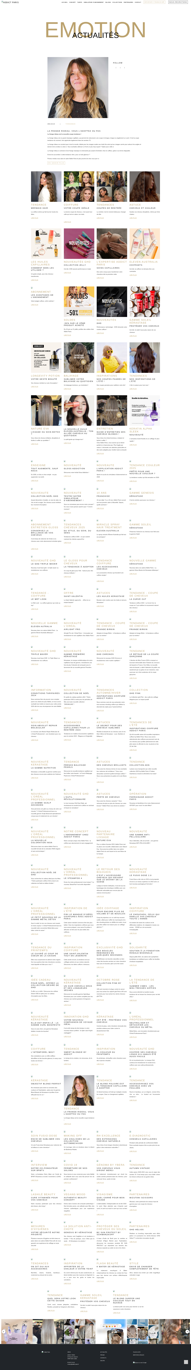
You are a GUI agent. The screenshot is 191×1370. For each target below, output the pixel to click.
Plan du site (136, 1352)
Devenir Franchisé (154, 2)
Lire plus (34, 218)
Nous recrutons (178, 2)
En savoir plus (56, 163)
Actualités (103, 1352)
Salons (102, 1360)
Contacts (103, 1357)
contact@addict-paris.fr (73, 1364)
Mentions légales (138, 1355)
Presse (102, 1355)
